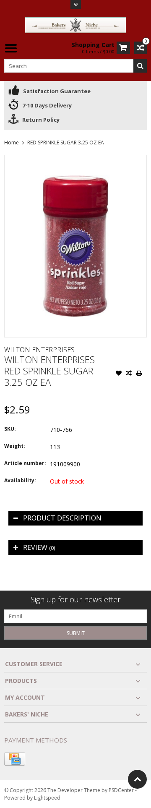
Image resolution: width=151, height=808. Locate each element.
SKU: (10, 428)
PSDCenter (121, 790)
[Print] (139, 374)
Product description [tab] (62, 518)
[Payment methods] (14, 759)
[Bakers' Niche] (75, 25)
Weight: (14, 446)
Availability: (20, 480)
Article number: (25, 463)
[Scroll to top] (137, 779)
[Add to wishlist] (118, 374)
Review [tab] (39, 547)
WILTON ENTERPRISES (39, 349)
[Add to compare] (129, 374)
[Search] (140, 66)
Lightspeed (47, 797)
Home (11, 142)
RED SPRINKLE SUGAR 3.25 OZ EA (65, 142)
